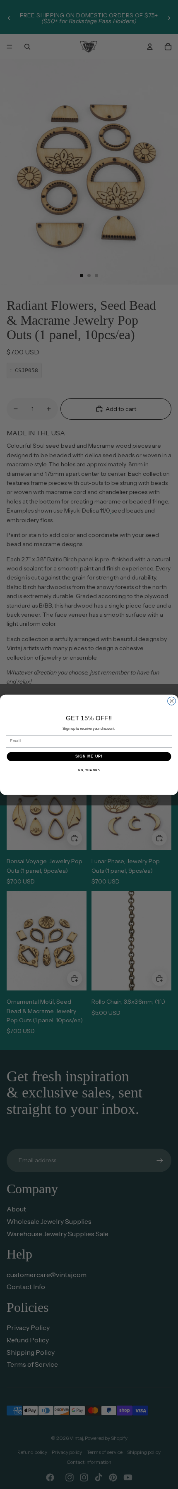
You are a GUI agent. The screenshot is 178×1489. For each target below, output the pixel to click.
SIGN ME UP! (89, 756)
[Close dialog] (172, 701)
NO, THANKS (89, 770)
